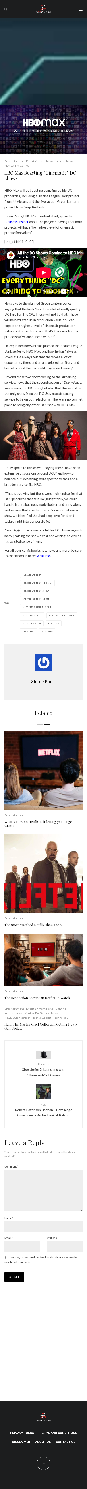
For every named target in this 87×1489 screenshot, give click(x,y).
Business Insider (16, 222)
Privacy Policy (22, 1433)
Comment (11, 1166)
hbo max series (33, 615)
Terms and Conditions (58, 1433)
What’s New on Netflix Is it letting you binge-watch (39, 824)
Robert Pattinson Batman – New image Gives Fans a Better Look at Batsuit (43, 1110)
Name (8, 1218)
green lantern (33, 575)
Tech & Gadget (42, 1017)
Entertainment (14, 161)
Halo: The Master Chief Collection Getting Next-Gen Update (40, 1026)
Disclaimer (21, 1442)
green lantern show (36, 591)
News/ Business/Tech (17, 1017)
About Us (43, 1442)
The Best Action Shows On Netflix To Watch (37, 998)
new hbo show (32, 623)
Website (52, 1237)
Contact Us (65, 1442)
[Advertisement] (43, 61)
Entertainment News (39, 161)
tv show (48, 631)
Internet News (64, 161)
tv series (29, 631)
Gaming (60, 1008)
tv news (54, 623)
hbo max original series (38, 607)
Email (8, 1237)
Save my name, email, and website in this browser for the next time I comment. (40, 1260)
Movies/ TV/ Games (16, 165)
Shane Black (43, 682)
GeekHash (43, 556)
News (54, 1013)
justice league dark (62, 615)
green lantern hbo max (38, 583)
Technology (61, 1017)
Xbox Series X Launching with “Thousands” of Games (43, 1070)
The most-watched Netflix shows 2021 (33, 925)
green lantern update (37, 599)
